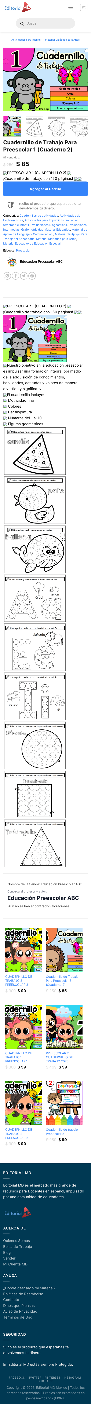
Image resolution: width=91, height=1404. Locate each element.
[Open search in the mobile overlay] (45, 23)
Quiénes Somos (16, 1240)
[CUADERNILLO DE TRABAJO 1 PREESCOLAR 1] (23, 1026)
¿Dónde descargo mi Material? (29, 1288)
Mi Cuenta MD (15, 1264)
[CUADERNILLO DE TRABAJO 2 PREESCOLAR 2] (23, 1103)
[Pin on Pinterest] (32, 276)
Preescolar (23, 250)
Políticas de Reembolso (23, 1294)
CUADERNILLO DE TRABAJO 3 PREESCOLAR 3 (18, 981)
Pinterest (52, 1377)
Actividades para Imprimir (26, 39)
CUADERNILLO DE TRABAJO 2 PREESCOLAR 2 (18, 1134)
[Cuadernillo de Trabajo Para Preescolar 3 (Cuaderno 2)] (64, 950)
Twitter (35, 1377)
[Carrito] (84, 7)
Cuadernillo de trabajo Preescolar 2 (62, 1132)
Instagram (72, 1377)
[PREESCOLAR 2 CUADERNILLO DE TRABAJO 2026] (64, 1026)
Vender (9, 1258)
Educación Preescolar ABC (43, 898)
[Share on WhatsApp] (7, 276)
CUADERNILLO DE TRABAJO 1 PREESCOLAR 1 (18, 1057)
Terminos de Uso (17, 1317)
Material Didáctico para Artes (62, 39)
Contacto (11, 1299)
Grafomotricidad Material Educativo (45, 229)
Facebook (17, 1377)
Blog (7, 1252)
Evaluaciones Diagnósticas (48, 225)
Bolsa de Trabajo (17, 1246)
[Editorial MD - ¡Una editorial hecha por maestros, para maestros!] (18, 7)
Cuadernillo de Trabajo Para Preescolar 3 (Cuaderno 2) (62, 981)
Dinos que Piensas (19, 1305)
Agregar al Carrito (45, 189)
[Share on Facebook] (15, 276)
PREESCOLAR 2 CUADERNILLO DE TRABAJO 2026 (59, 1057)
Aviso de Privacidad (20, 1311)
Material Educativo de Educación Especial (32, 243)
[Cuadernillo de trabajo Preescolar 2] (64, 1103)
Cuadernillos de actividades (39, 215)
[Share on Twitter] (24, 276)
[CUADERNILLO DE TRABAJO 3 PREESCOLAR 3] (23, 950)
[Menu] (70, 7)
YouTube (46, 1381)
